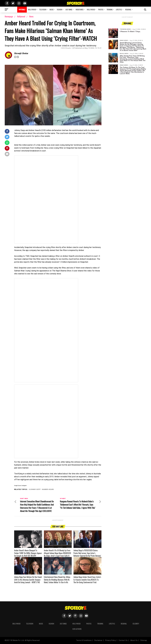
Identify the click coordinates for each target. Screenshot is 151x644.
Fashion (59, 9)
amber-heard (48, 489)
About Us (134, 640)
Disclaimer (98, 640)
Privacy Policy (110, 640)
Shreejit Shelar (21, 53)
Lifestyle (119, 9)
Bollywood (32, 9)
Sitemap (143, 640)
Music (52, 9)
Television (42, 9)
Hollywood (91, 9)
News (31, 16)
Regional (128, 9)
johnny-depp (35, 489)
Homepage (9, 16)
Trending (110, 9)
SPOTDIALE (22, 9)
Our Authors (77, 629)
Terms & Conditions (84, 640)
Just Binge (68, 9)
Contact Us (123, 640)
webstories (80, 9)
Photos (100, 9)
